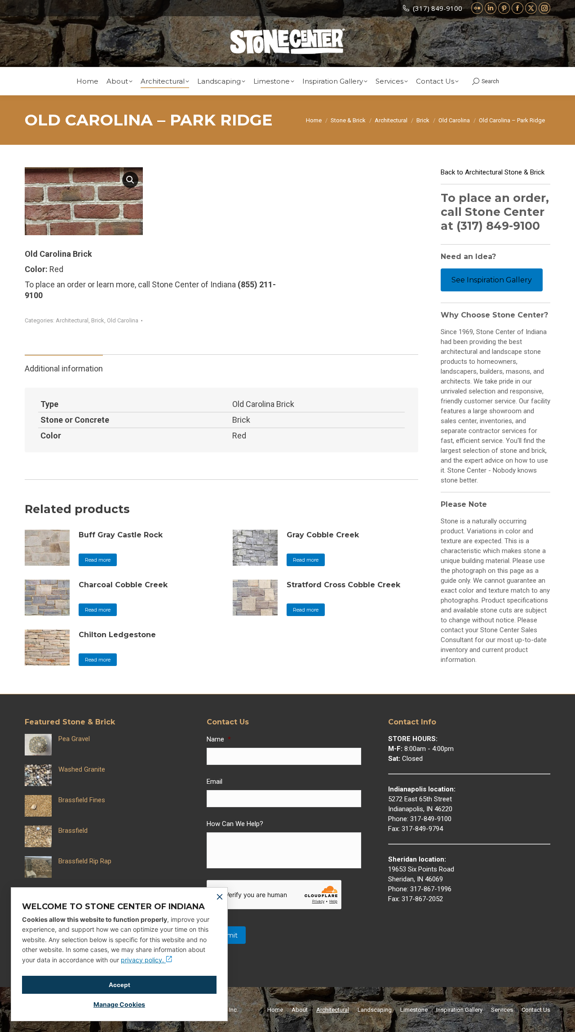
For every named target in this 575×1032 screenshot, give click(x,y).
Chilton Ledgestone (117, 634)
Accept (119, 984)
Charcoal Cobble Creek (123, 585)
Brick (97, 320)
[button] (130, 180)
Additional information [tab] (64, 368)
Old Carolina (122, 320)
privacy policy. (143, 960)
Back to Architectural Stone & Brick (492, 172)
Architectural (72, 320)
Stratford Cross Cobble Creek (343, 585)
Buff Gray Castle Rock (121, 535)
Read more (98, 560)
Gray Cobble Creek (323, 535)
